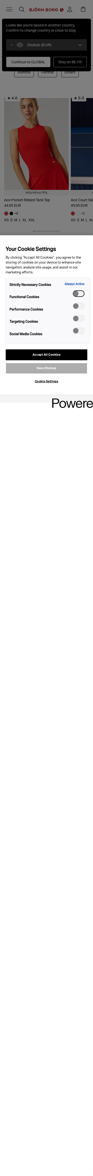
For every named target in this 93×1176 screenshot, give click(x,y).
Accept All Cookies (46, 354)
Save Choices (46, 368)
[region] (46, 705)
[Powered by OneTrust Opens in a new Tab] (70, 399)
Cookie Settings (46, 381)
